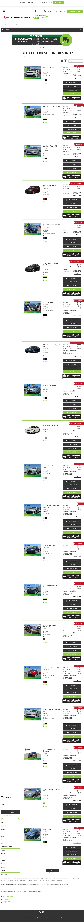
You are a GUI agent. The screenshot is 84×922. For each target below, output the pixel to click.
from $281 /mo (77, 316)
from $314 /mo (77, 638)
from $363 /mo (77, 800)
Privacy (40, 919)
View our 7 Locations (74, 11)
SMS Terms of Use (45, 919)
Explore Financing (63, 378)
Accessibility (54, 919)
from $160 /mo (77, 117)
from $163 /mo (77, 156)
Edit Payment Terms (10, 816)
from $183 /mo (77, 195)
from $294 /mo (77, 477)
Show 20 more (52, 870)
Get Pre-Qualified (71, 94)
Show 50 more (52, 873)
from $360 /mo (77, 721)
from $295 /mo (77, 517)
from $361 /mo (77, 760)
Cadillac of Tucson (6, 901)
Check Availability (72, 82)
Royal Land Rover (6, 898)
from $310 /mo (77, 596)
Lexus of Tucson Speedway (8, 896)
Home (2, 25)
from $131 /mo (77, 78)
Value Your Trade (72, 86)
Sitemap (49, 919)
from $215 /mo (77, 235)
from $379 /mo (77, 843)
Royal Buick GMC (6, 899)
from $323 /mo (77, 681)
